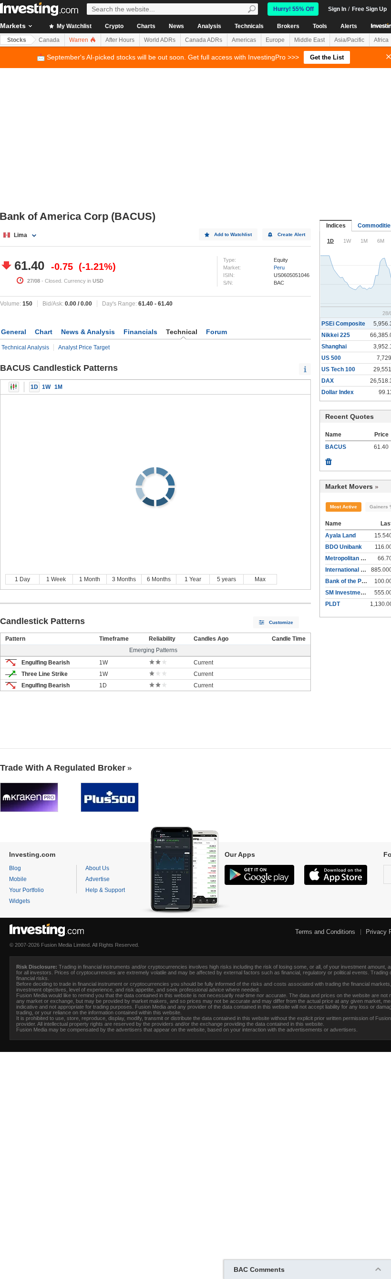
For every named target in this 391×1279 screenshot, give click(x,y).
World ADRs (159, 40)
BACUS (335, 447)
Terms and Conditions (325, 931)
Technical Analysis (25, 347)
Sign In (337, 9)
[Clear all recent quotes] (328, 459)
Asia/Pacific (349, 40)
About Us (97, 868)
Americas (244, 40)
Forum (216, 332)
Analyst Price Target (84, 347)
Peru (279, 267)
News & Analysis (88, 332)
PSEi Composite (343, 323)
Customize (281, 622)
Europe (275, 40)
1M (58, 387)
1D (34, 387)
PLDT (332, 604)
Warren (79, 40)
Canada (49, 40)
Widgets (19, 901)
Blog (15, 868)
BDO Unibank (343, 547)
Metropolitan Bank (350, 558)
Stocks (16, 40)
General (13, 332)
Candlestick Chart (14, 387)
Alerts (348, 26)
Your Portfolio (26, 890)
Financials (140, 332)
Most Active (343, 506)
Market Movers (349, 486)
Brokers (288, 26)
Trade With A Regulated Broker (62, 768)
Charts (146, 26)
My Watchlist (73, 26)
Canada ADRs (203, 40)
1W (46, 387)
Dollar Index (337, 392)
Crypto (114, 26)
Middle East (309, 40)
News (176, 26)
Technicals (249, 26)
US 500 (331, 358)
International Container (356, 569)
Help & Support (105, 890)
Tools (320, 26)
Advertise (97, 879)
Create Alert (291, 234)
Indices (336, 225)
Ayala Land (340, 535)
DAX (327, 380)
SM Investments (347, 592)
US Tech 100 (338, 369)
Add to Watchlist (233, 234)
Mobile (18, 879)
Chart (43, 332)
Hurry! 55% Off (293, 9)
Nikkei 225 (335, 335)
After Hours (119, 40)
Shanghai (334, 346)
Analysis (209, 26)
